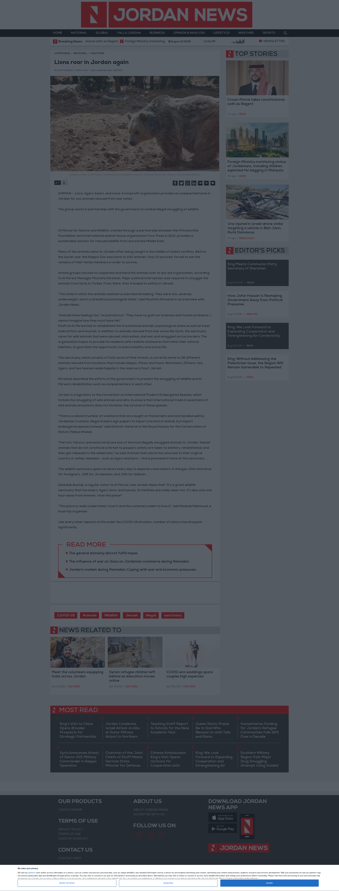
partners (31, 873)
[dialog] (169, 878)
